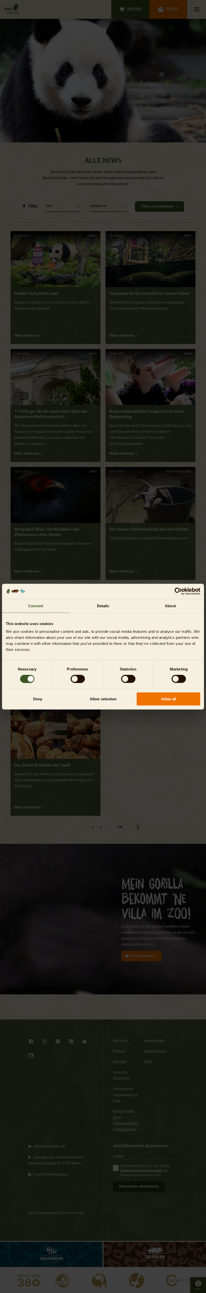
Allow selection (103, 699)
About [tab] (170, 605)
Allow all (168, 699)
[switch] (78, 679)
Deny (37, 699)
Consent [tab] (35, 605)
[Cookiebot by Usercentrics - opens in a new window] (178, 591)
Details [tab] (103, 605)
